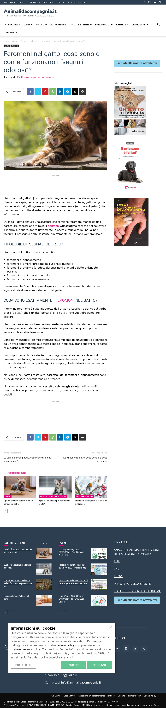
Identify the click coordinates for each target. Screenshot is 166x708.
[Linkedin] (154, 2)
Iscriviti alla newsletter (77, 2)
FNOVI (118, 576)
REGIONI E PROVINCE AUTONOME (137, 591)
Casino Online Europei (129, 610)
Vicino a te (138, 24)
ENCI (117, 569)
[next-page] (11, 511)
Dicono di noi (48, 2)
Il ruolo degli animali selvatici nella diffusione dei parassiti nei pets (18, 583)
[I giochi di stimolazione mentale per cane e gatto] (20, 487)
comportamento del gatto (53, 496)
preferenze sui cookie (25, 649)
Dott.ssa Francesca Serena (35, 77)
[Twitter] (160, 2)
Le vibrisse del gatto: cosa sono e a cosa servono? (85, 459)
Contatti (61, 2)
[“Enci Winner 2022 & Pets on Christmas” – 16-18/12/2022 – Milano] (99, 600)
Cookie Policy (150, 695)
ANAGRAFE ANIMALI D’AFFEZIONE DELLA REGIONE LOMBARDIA (137, 552)
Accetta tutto (99, 664)
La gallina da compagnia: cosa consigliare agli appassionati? (28, 459)
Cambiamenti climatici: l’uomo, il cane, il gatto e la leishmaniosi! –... (73, 583)
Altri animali (58, 24)
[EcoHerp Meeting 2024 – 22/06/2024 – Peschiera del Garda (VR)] (99, 553)
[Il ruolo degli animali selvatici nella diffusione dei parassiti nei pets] (44, 584)
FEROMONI (64, 300)
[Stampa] (82, 91)
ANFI (117, 561)
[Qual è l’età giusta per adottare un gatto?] (55, 487)
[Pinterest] (45, 91)
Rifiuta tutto (74, 664)
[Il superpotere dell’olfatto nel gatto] (44, 600)
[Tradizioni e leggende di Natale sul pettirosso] (91, 487)
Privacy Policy (134, 695)
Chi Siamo (33, 2)
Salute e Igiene (80, 24)
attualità (15, 46)
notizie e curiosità (84, 496)
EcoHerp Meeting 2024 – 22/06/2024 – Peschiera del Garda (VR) (71, 552)
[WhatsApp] (52, 91)
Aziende (121, 24)
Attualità (11, 24)
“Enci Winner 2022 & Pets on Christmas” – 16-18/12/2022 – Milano (72, 599)
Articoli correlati (16, 472)
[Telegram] (67, 91)
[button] (158, 25)
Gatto (40, 24)
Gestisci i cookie (23, 664)
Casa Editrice (69, 695)
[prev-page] (6, 511)
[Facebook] (144, 2)
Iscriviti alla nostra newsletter (137, 63)
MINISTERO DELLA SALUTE (132, 584)
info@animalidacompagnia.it (81, 682)
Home (6, 41)
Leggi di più (69, 675)
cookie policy (66, 645)
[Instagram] (149, 2)
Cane (27, 24)
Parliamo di (102, 24)
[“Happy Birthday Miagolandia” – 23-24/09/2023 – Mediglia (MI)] (99, 569)
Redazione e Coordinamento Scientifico (96, 695)
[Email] (75, 91)
